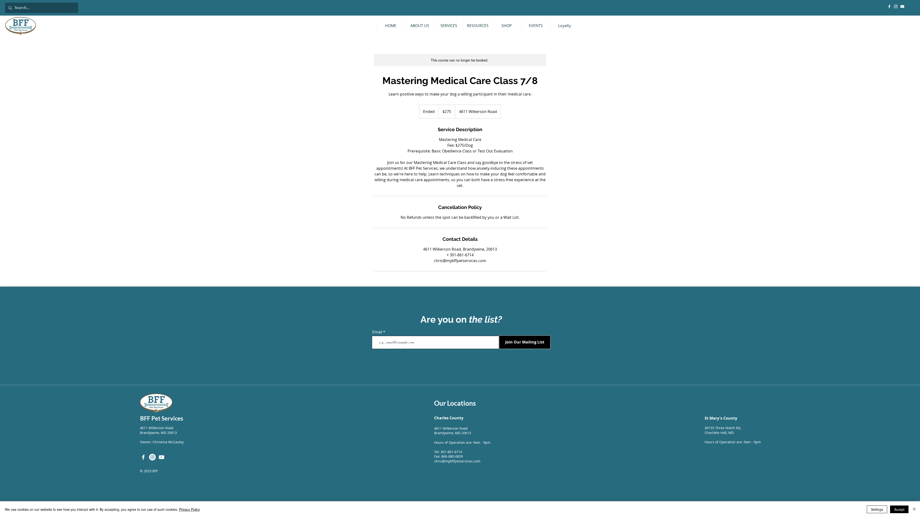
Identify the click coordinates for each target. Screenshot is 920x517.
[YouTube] (902, 6)
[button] (448, 26)
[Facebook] (889, 6)
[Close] (914, 509)
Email (377, 332)
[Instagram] (895, 6)
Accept (899, 509)
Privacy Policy (189, 509)
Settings (877, 509)
